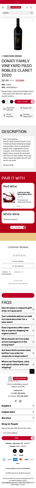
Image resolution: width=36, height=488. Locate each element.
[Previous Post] (13, 206)
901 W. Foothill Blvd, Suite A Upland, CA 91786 (18, 385)
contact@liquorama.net (9, 482)
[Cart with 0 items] (32, 7)
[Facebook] (15, 401)
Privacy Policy (10, 468)
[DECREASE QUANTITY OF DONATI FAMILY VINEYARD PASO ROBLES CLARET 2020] (3, 101)
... (18, 2)
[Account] (27, 7)
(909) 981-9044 (24, 482)
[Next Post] (22, 206)
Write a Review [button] (19, 261)
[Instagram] (20, 401)
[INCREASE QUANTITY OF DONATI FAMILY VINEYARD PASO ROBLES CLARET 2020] (11, 101)
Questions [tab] (17, 272)
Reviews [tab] (5, 272)
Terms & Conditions (23, 468)
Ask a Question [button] (19, 266)
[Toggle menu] (3, 7)
